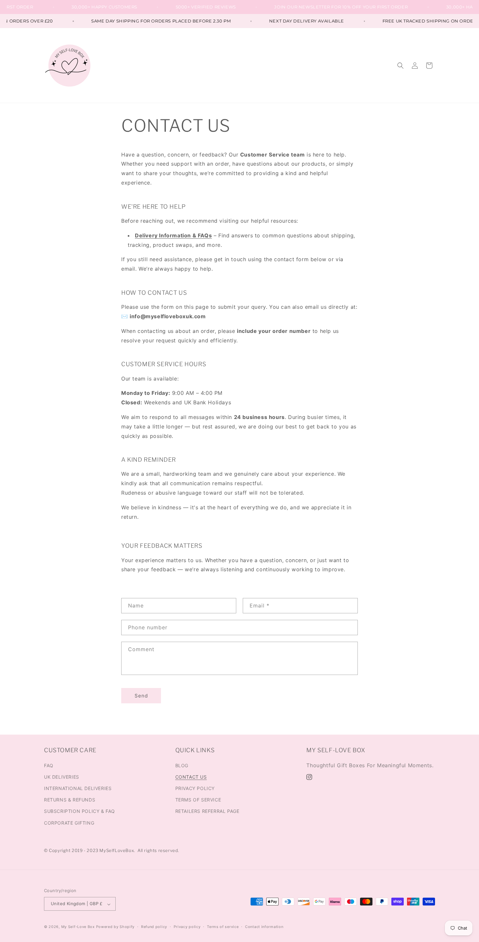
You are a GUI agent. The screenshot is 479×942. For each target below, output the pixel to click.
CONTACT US (191, 776)
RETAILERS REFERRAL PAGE (207, 811)
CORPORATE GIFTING (69, 822)
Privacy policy (187, 926)
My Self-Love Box (78, 927)
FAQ (48, 765)
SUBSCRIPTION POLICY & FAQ (79, 811)
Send (141, 695)
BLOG (181, 765)
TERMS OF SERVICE (198, 799)
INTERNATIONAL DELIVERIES (77, 788)
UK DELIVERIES (61, 776)
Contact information (264, 926)
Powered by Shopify (115, 927)
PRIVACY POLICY (195, 788)
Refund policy (154, 926)
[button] (400, 65)
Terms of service (223, 926)
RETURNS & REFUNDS (69, 799)
